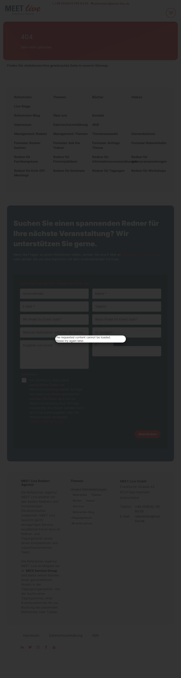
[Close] (122, 339)
